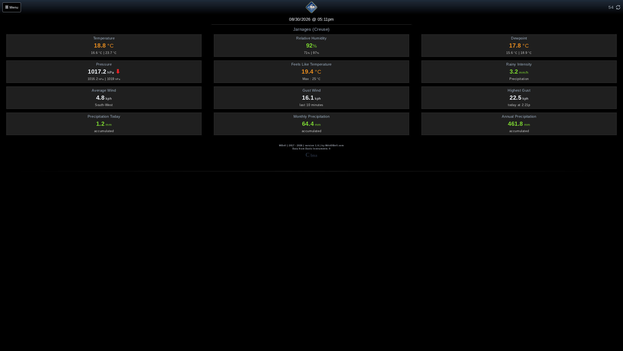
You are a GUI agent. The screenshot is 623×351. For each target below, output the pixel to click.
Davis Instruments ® (317, 148)
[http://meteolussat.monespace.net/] (311, 7)
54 (611, 7)
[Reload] (619, 7)
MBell (282, 145)
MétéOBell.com (334, 145)
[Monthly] (183, 38)
